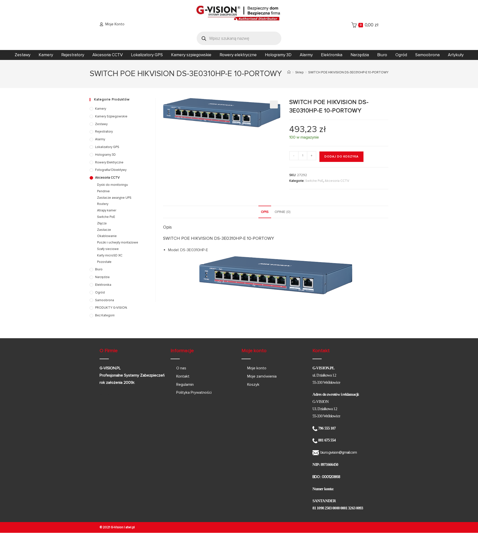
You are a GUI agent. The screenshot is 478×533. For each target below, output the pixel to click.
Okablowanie (107, 236)
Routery (102, 204)
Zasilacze (104, 230)
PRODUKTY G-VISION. (111, 308)
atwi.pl (130, 527)
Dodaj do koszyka (341, 156)
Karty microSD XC (109, 255)
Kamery (46, 54)
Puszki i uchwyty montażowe (117, 242)
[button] (274, 104)
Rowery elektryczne (238, 54)
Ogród (401, 54)
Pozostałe (104, 262)
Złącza (102, 223)
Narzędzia (360, 54)
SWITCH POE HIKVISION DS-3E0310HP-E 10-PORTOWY (348, 72)
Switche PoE (314, 181)
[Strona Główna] (289, 72)
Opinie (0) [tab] (283, 212)
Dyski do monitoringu (112, 185)
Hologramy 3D (278, 54)
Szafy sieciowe (108, 249)
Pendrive (103, 191)
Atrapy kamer (106, 210)
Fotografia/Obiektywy (110, 170)
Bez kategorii (105, 315)
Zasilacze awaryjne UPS (114, 198)
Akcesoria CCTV (107, 54)
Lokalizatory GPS (147, 54)
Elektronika (331, 54)
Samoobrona (427, 54)
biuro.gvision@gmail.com (338, 452)
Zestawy (22, 54)
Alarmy (306, 54)
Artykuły (456, 54)
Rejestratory (72, 54)
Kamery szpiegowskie (191, 54)
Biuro (382, 54)
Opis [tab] (265, 212)
